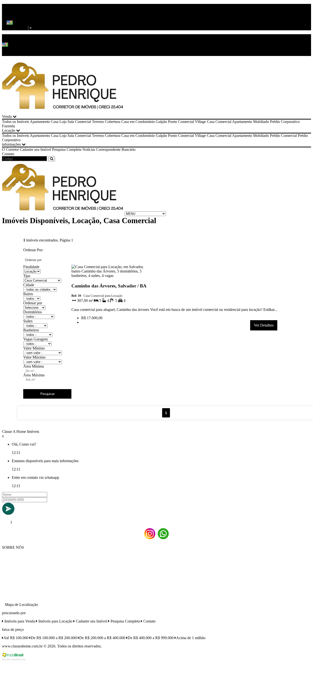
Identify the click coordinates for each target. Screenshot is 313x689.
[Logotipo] (63, 213)
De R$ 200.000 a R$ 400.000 (102, 638)
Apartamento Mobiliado (250, 122)
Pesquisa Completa (66, 149)
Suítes (28, 321)
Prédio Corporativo (285, 122)
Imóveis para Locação (54, 621)
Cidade (28, 285)
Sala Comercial (79, 122)
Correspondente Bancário (115, 149)
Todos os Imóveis (15, 122)
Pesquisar (47, 394)
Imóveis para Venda (19, 621)
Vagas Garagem (35, 339)
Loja (63, 122)
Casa (54, 122)
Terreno (98, 122)
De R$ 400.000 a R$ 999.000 (151, 638)
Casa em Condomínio (138, 122)
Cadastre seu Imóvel (35, 149)
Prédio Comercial (283, 135)
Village (200, 122)
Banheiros (31, 330)
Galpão (161, 122)
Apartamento (40, 122)
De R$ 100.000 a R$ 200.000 (54, 638)
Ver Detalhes (264, 325)
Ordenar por (32, 303)
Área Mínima (33, 366)
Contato (8, 154)
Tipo (26, 276)
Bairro (28, 294)
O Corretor (10, 149)
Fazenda (8, 126)
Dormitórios (32, 312)
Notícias (88, 149)
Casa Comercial (219, 122)
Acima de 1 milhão (190, 638)
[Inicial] (63, 112)
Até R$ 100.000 (15, 638)
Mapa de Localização (21, 604)
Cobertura (112, 122)
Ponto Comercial (181, 122)
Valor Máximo (34, 357)
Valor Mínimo (34, 348)
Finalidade (31, 267)
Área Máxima (34, 375)
